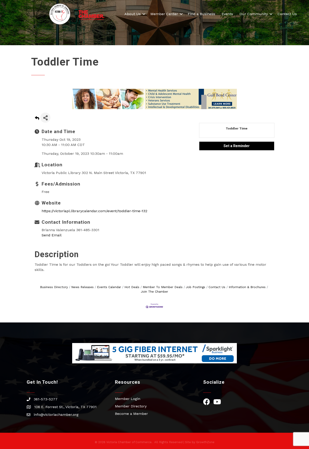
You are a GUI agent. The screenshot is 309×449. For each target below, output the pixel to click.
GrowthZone (205, 442)
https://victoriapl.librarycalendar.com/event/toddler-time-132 (94, 211)
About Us (132, 14)
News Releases (82, 287)
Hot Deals (131, 287)
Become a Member (131, 413)
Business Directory (54, 287)
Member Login (127, 399)
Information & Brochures (247, 287)
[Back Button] (37, 119)
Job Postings (195, 287)
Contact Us (287, 14)
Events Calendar (109, 287)
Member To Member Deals (163, 287)
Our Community (254, 14)
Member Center (164, 14)
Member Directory (131, 406)
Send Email (52, 235)
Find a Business (201, 14)
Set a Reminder (236, 146)
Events (227, 14)
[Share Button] (45, 118)
